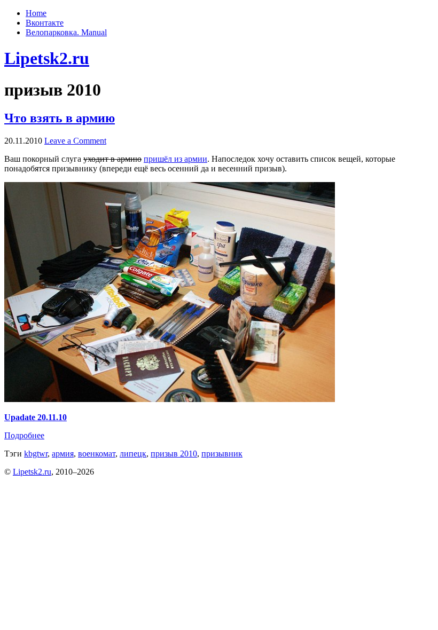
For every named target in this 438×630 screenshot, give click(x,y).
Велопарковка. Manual (66, 32)
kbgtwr (36, 453)
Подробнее (24, 435)
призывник (222, 453)
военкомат (96, 453)
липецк (133, 453)
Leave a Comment (75, 140)
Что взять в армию (59, 118)
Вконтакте (45, 22)
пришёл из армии (175, 158)
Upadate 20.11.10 (35, 417)
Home (36, 13)
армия (63, 453)
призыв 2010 (174, 453)
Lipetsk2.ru (46, 58)
